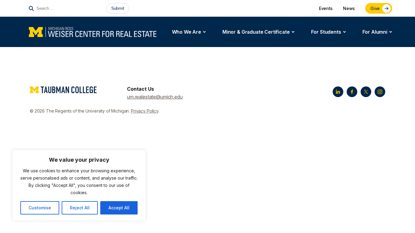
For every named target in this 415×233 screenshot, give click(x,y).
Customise (40, 207)
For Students (326, 32)
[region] (79, 185)
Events (326, 8)
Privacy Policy (144, 110)
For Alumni (374, 32)
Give (375, 8)
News (349, 8)
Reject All (80, 207)
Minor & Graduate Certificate (256, 32)
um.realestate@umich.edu (155, 97)
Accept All (118, 207)
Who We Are (186, 32)
